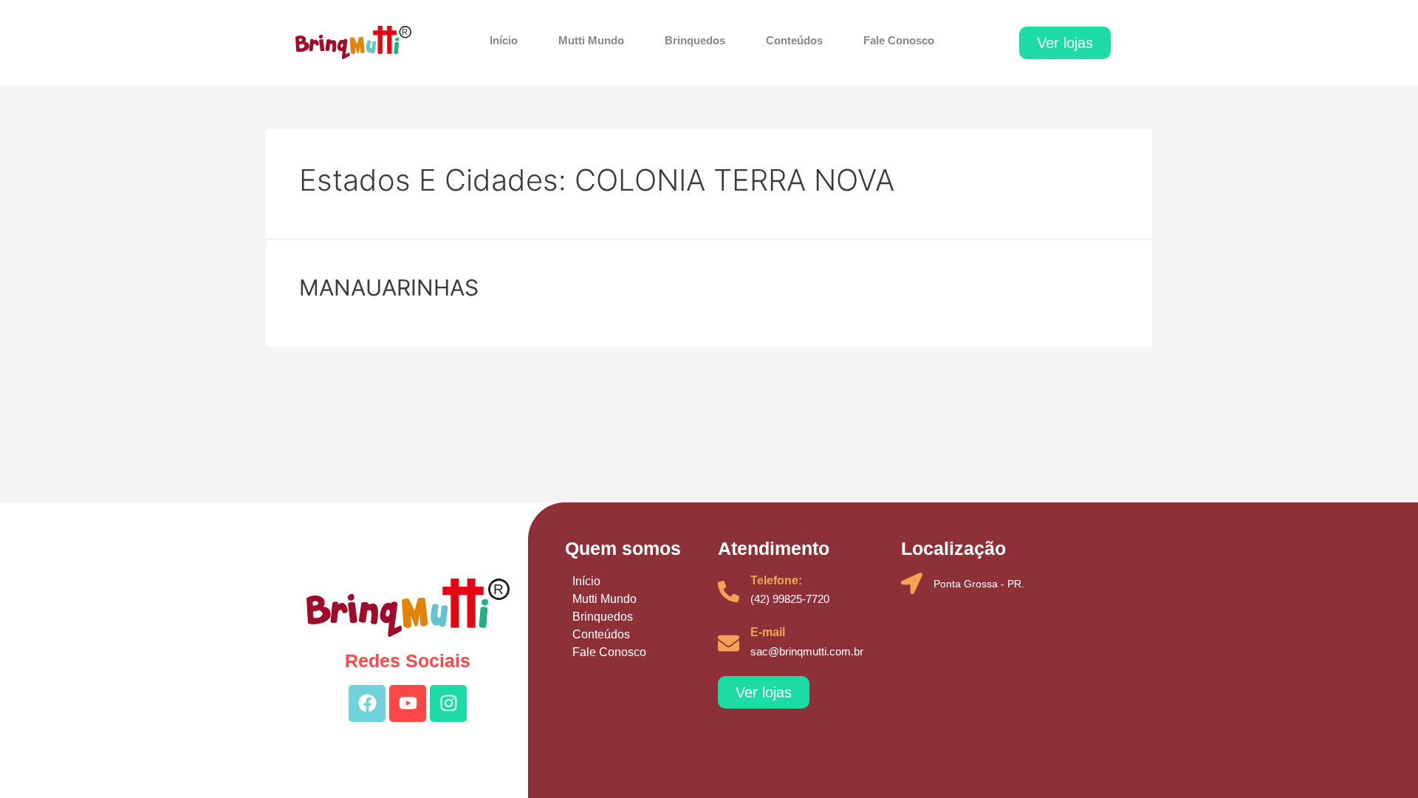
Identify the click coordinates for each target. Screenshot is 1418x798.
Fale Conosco (898, 40)
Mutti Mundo (591, 40)
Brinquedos (695, 40)
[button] (1065, 43)
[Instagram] (448, 703)
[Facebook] (367, 703)
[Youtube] (407, 703)
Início (504, 40)
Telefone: (776, 580)
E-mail (767, 632)
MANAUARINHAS (389, 287)
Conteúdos (794, 40)
